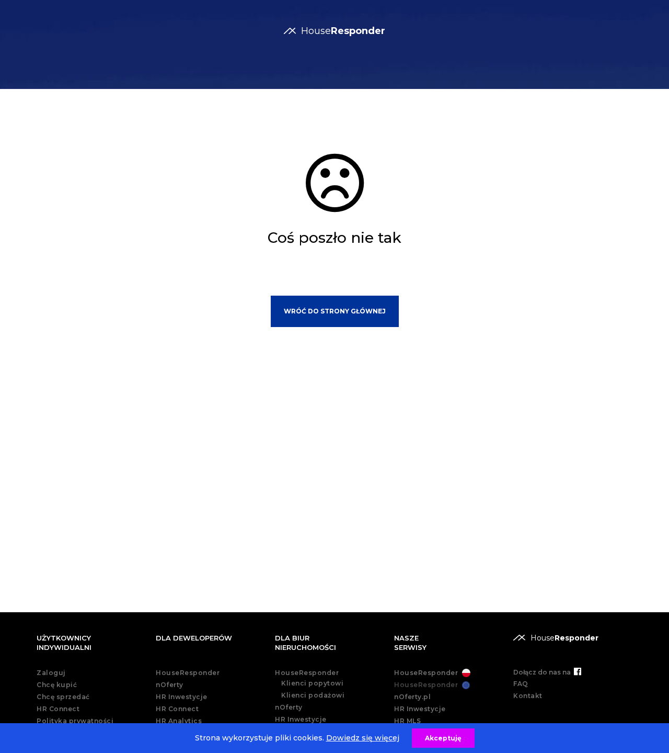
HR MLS (407, 721)
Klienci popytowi (312, 683)
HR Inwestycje (181, 697)
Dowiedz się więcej (362, 738)
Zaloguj (51, 673)
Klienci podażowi (312, 695)
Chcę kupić (57, 685)
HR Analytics (179, 721)
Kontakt (528, 696)
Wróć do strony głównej (335, 311)
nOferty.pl (412, 697)
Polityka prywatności (75, 721)
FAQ (520, 684)
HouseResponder (188, 673)
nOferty (169, 685)
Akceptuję (443, 738)
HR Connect (58, 709)
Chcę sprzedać (63, 697)
